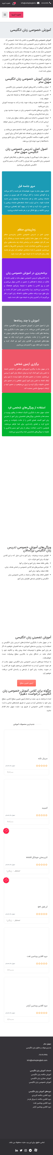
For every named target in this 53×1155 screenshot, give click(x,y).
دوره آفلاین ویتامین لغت (37, 956)
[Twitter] (21, 1150)
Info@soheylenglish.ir (28, 3)
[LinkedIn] (16, 1150)
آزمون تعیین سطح (26, 683)
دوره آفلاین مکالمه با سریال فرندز (39, 1099)
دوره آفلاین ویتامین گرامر (36, 1005)
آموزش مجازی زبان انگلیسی (41, 1078)
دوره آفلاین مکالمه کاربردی (41, 1095)
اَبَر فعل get (42, 906)
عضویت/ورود (6, 3)
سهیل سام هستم (10, 766)
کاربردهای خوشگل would (36, 857)
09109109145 (44, 3)
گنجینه (44, 808)
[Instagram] (25, 1150)
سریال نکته (42, 758)
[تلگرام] (30, 1150)
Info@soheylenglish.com (37, 1060)
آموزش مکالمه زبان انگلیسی (41, 1074)
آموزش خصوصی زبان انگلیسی (40, 1082)
